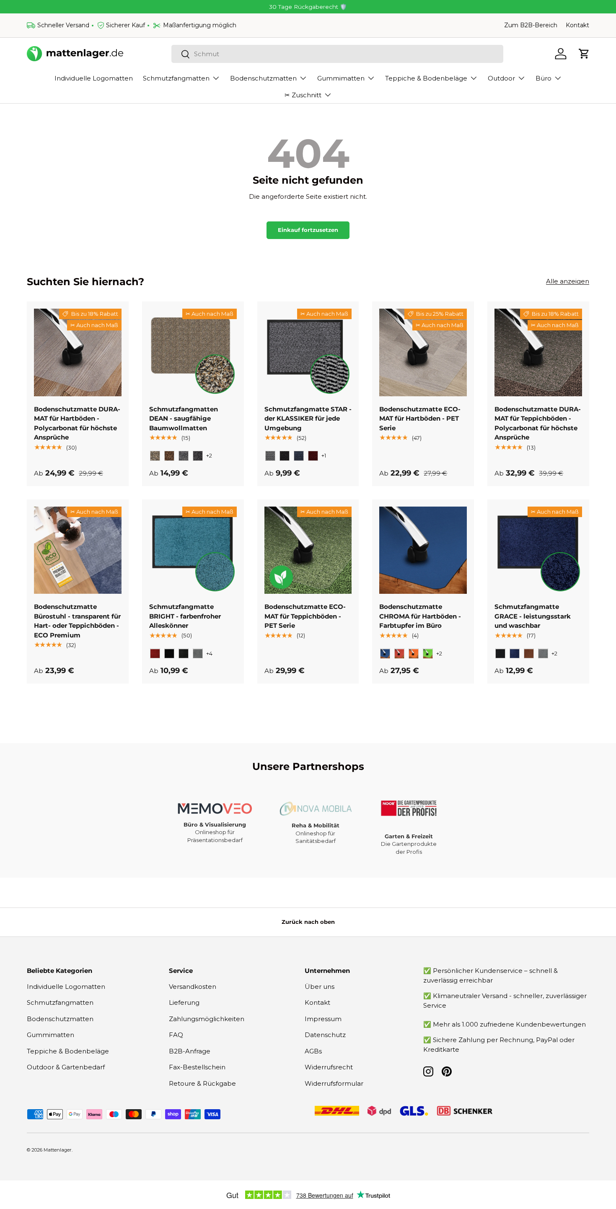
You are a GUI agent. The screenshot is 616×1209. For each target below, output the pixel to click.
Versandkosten (192, 987)
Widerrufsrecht (329, 1067)
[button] (584, 53)
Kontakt (577, 25)
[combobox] (337, 54)
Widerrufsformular (334, 1083)
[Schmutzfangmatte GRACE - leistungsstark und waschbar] (538, 550)
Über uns (319, 987)
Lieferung (184, 1002)
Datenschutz (325, 1035)
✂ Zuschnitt (303, 95)
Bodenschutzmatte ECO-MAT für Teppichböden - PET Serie (305, 616)
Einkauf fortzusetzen (308, 229)
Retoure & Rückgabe (202, 1083)
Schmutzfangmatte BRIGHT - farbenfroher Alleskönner (185, 616)
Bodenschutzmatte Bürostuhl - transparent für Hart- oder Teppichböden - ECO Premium (77, 621)
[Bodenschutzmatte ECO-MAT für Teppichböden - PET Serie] (308, 550)
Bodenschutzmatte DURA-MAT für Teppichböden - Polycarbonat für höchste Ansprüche (537, 423)
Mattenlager (58, 1150)
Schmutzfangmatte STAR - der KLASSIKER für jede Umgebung (308, 418)
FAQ (176, 1035)
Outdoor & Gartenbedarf (66, 1067)
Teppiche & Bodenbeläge (426, 78)
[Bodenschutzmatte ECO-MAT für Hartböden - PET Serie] (423, 352)
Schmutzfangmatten (176, 78)
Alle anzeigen (567, 281)
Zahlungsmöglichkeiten (206, 1019)
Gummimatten (341, 78)
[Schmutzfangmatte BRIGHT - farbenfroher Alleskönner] (193, 550)
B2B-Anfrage (189, 1051)
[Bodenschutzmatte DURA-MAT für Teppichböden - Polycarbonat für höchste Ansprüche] (538, 352)
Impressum (323, 1019)
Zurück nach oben (308, 921)
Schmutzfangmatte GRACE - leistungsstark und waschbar (532, 616)
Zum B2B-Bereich (530, 25)
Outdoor (501, 78)
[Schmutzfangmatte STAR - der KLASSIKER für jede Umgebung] (308, 352)
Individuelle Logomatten (93, 78)
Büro (543, 78)
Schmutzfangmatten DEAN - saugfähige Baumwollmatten (183, 418)
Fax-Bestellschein (197, 1067)
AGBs (313, 1051)
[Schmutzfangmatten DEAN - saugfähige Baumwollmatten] (193, 352)
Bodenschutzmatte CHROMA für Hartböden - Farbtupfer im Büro (420, 616)
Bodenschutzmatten (263, 78)
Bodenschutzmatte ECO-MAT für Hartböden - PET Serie (420, 418)
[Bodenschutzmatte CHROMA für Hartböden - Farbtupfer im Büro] (423, 550)
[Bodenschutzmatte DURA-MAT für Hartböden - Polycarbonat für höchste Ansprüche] (78, 352)
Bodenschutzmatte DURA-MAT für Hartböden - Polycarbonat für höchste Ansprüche (77, 423)
